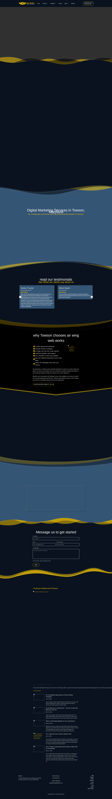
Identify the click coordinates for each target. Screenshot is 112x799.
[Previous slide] (20, 297)
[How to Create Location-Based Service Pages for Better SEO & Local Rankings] (39, 749)
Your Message (36, 548)
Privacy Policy (91, 788)
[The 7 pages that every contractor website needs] (39, 736)
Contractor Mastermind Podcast (45, 588)
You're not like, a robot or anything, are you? (42, 560)
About (66, 3)
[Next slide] (92, 297)
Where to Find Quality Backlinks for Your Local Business (60, 721)
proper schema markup (84, 423)
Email (34, 542)
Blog (93, 785)
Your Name (35, 536)
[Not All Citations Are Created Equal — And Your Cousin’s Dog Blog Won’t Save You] (39, 710)
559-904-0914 (73, 480)
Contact (73, 3)
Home (38, 3)
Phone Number (59, 542)
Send (36, 564)
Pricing (60, 3)
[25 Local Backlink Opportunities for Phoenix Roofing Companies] (39, 697)
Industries (53, 3)
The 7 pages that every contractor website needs (58, 734)
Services (44, 3)
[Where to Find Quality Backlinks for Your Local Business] (39, 723)
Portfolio (92, 780)
